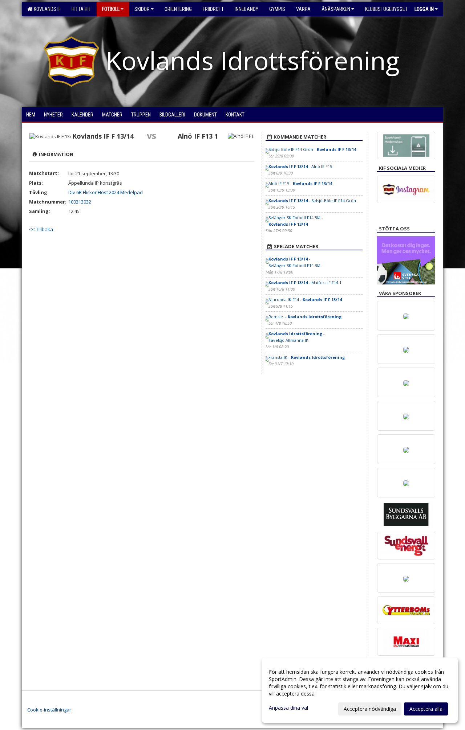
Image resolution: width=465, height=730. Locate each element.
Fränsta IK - (306, 357)
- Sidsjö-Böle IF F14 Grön (312, 200)
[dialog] (360, 690)
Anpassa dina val (288, 708)
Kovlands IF (46, 9)
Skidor (142, 9)
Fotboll (111, 9)
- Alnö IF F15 (300, 166)
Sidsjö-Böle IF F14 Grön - (312, 149)
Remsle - (304, 316)
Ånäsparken (336, 9)
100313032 (79, 201)
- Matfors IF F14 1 (304, 282)
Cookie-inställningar (49, 709)
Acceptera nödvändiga (370, 708)
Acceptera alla (425, 708)
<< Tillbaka (41, 229)
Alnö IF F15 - (300, 183)
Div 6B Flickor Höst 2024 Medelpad (105, 192)
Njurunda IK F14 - (305, 299)
